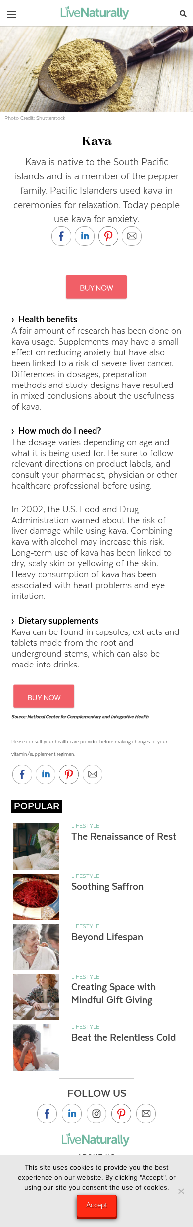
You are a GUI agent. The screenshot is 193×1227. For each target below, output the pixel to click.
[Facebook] (47, 1113)
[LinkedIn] (72, 1113)
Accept (96, 1205)
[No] (181, 1191)
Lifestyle (85, 825)
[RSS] (146, 1113)
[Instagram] (96, 1113)
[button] (11, 12)
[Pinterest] (121, 1113)
